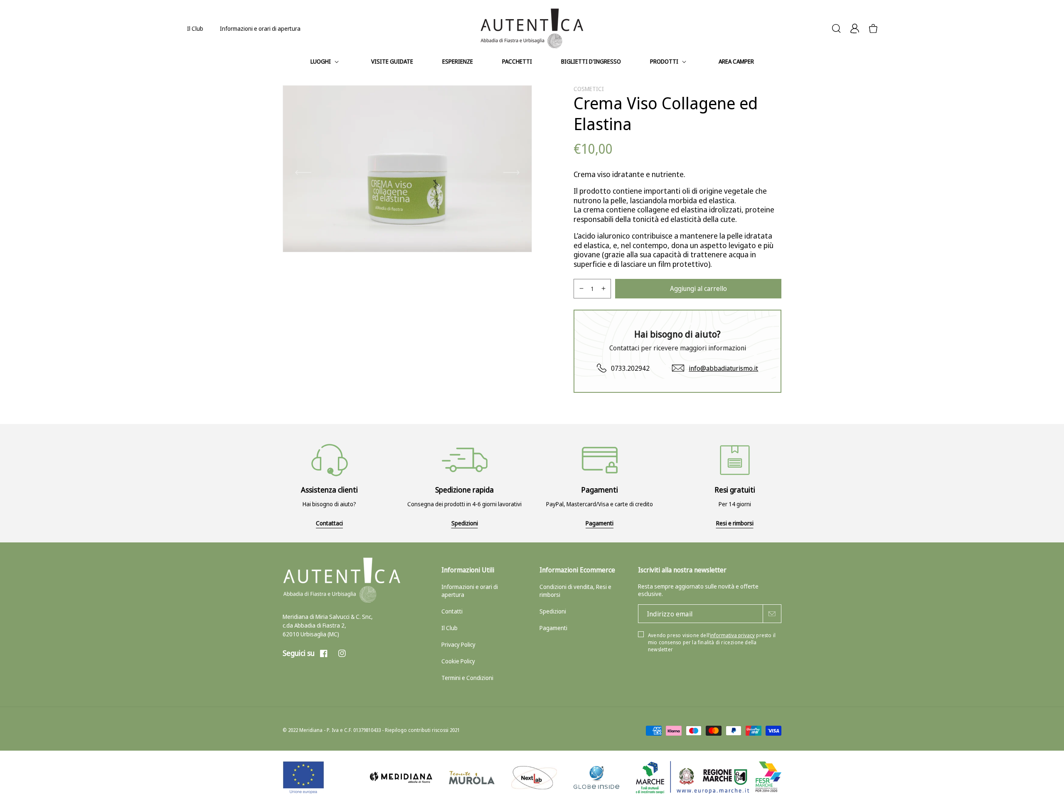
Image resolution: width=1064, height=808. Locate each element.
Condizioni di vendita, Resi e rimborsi (575, 591)
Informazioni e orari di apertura (260, 28)
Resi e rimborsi (735, 523)
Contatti (452, 611)
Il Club (195, 28)
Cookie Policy (458, 661)
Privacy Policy (458, 644)
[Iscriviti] (772, 613)
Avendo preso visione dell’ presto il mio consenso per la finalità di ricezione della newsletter (712, 642)
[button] (326, 61)
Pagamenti (599, 523)
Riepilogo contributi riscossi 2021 (422, 730)
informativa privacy (732, 635)
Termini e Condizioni (467, 678)
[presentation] (303, 173)
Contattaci (329, 523)
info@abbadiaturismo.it (723, 368)
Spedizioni (464, 523)
